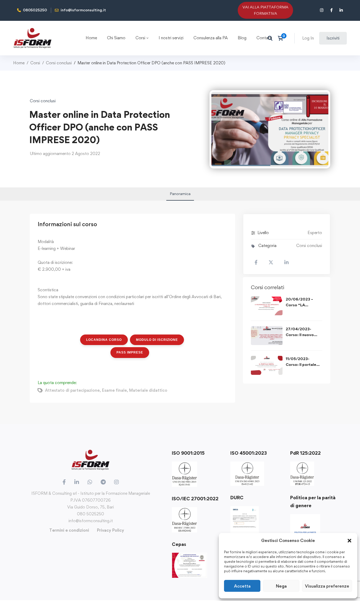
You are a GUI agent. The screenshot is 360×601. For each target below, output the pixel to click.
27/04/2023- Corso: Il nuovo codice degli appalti (304, 335)
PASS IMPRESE (129, 352)
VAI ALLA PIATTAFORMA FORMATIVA (265, 10)
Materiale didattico (148, 390)
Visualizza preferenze (327, 586)
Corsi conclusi (59, 62)
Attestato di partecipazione (72, 390)
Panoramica (180, 193)
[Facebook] (64, 482)
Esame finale (114, 390)
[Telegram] (103, 482)
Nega (281, 586)
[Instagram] (116, 482)
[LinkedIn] (76, 482)
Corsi (35, 62)
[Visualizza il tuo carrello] (282, 38)
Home (19, 62)
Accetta (242, 586)
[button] (349, 540)
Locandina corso (104, 340)
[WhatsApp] (90, 482)
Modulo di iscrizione (157, 340)
